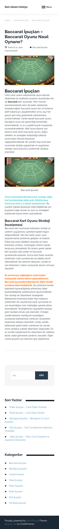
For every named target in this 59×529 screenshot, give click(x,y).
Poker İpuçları (16, 486)
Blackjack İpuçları (18, 468)
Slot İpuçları (15, 497)
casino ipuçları (12, 339)
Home (7, 20)
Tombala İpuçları (17, 503)
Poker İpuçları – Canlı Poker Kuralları (28, 407)
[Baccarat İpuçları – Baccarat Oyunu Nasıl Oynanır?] (29, 70)
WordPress (32, 520)
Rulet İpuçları (15, 491)
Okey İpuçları (15, 480)
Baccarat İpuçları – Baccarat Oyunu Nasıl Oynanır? (26, 36)
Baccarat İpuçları (40, 47)
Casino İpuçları (21, 20)
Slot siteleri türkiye (16, 6)
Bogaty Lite (11, 524)
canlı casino (16, 95)
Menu (49, 7)
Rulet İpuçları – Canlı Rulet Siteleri (27, 413)
